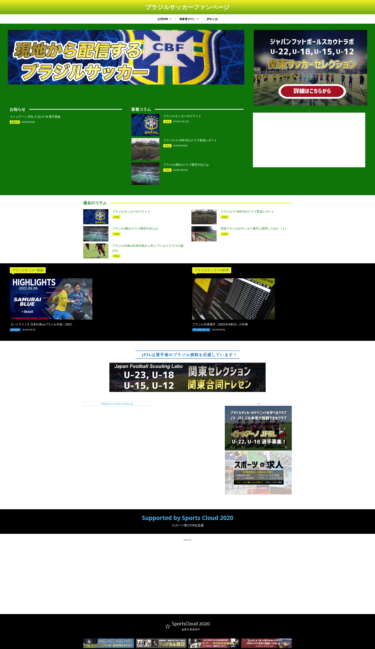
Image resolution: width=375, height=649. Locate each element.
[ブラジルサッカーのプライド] (145, 125)
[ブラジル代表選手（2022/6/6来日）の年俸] (233, 299)
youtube (15, 329)
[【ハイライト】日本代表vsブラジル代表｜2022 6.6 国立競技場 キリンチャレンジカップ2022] (51, 299)
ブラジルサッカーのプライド (182, 116)
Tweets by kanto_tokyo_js (116, 403)
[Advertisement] (309, 140)
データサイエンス (201, 329)
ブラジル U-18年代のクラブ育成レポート (190, 140)
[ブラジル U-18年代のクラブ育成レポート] (145, 149)
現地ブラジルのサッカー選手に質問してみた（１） (254, 228)
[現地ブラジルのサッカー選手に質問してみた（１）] (204, 233)
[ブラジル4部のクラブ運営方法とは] (145, 173)
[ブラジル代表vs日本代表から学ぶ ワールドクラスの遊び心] (95, 250)
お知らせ (15, 122)
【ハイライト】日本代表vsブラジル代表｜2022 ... (42, 324)
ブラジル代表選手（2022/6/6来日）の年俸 (220, 324)
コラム (167, 121)
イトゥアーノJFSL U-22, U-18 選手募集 (35, 116)
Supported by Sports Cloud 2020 (187, 518)
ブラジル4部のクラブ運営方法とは (186, 164)
